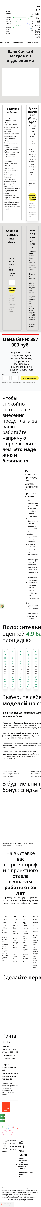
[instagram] (4, 1132)
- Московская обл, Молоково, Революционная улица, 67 (37, 31)
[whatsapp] (4, 1127)
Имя (30, 175)
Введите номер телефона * (12, 276)
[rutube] (10, 1132)
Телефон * (32, 184)
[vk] (10, 1127)
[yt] (15, 1127)
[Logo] (2, 22)
